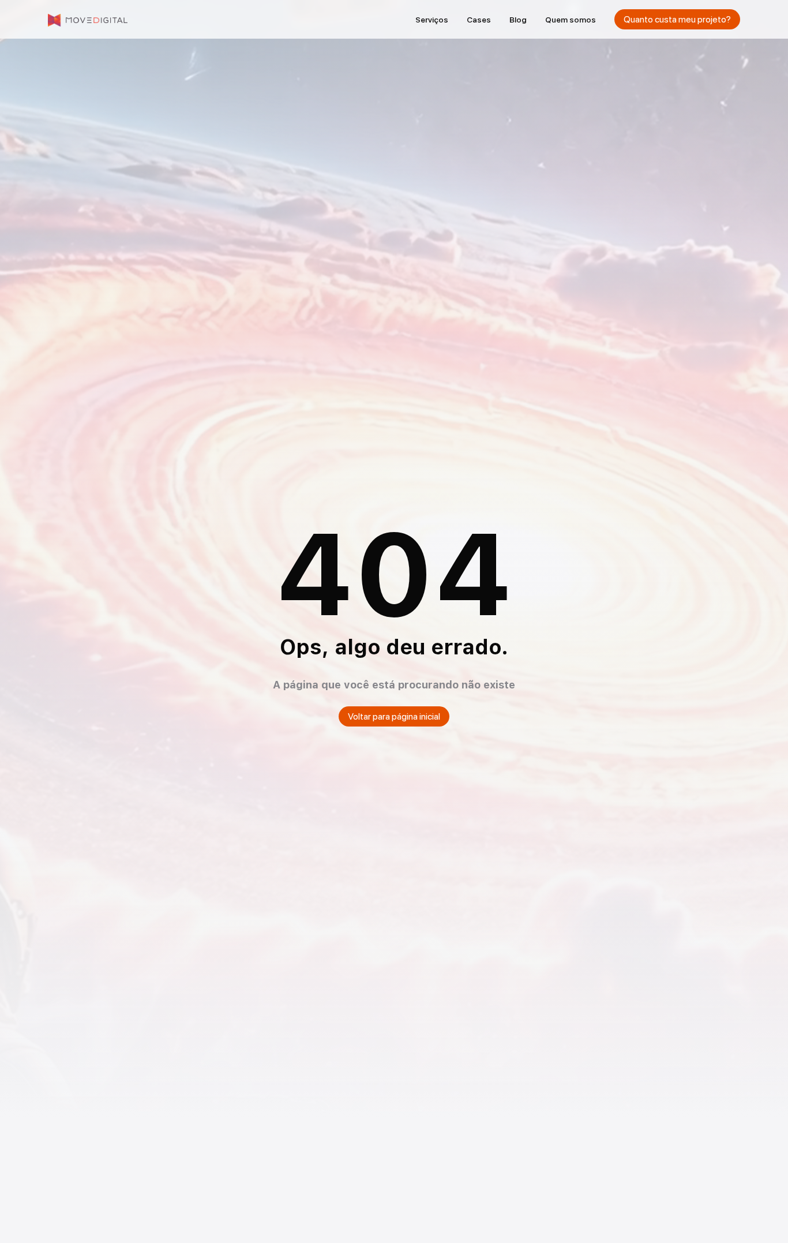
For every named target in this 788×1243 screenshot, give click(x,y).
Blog (518, 19)
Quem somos (570, 19)
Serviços (431, 19)
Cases (479, 19)
